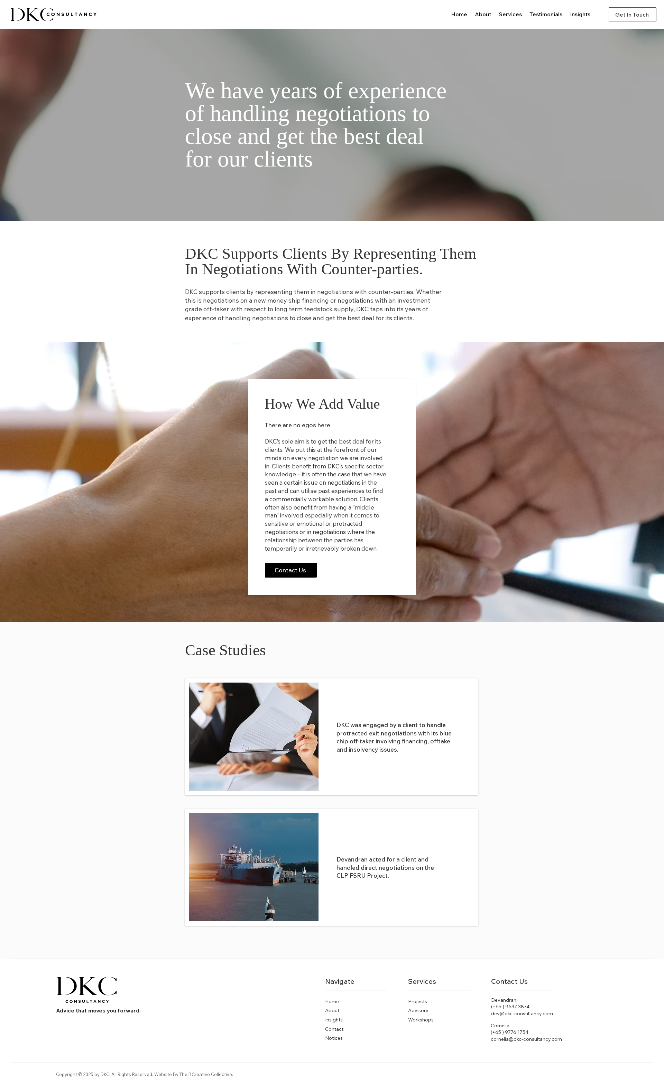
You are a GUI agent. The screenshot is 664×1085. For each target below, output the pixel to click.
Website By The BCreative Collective (193, 1074)
